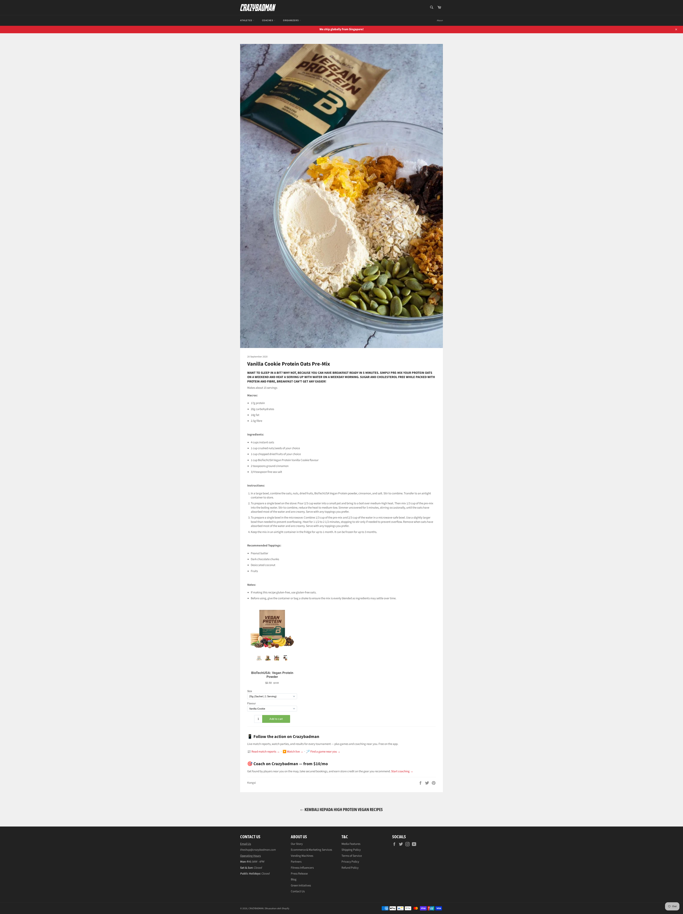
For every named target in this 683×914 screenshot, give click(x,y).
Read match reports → (266, 752)
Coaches (268, 20)
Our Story (297, 844)
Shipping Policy (351, 850)
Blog (294, 879)
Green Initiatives (301, 885)
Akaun (440, 20)
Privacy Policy (350, 862)
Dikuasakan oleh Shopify (277, 908)
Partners (296, 862)
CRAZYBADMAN (256, 908)
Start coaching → (402, 771)
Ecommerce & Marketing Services (311, 850)
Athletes (246, 20)
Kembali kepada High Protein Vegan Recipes (343, 809)
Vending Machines (302, 856)
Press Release (299, 874)
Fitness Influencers (302, 868)
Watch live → (295, 752)
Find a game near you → (325, 752)
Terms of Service (352, 856)
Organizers (291, 20)
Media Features (351, 844)
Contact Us (298, 891)
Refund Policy (350, 868)
